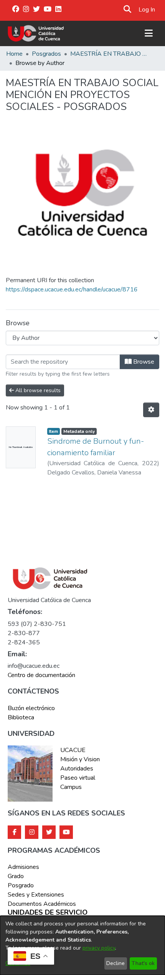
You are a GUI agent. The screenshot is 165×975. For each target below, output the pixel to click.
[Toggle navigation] (148, 33)
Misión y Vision (80, 759)
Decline (115, 963)
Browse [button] (143, 362)
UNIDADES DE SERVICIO (47, 912)
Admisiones (23, 867)
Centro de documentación (41, 675)
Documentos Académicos (42, 904)
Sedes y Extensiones (36, 894)
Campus (71, 787)
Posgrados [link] (46, 54)
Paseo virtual (77, 778)
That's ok (143, 963)
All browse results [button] (37, 390)
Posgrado (21, 885)
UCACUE (73, 750)
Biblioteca (21, 717)
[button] (127, 9)
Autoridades (76, 768)
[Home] (36, 33)
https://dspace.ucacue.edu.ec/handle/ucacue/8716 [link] (72, 289)
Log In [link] (147, 9)
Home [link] (14, 54)
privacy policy (98, 948)
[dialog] (82, 945)
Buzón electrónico (31, 708)
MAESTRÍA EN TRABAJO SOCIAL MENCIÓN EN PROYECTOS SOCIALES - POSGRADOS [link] (108, 54)
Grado (16, 876)
